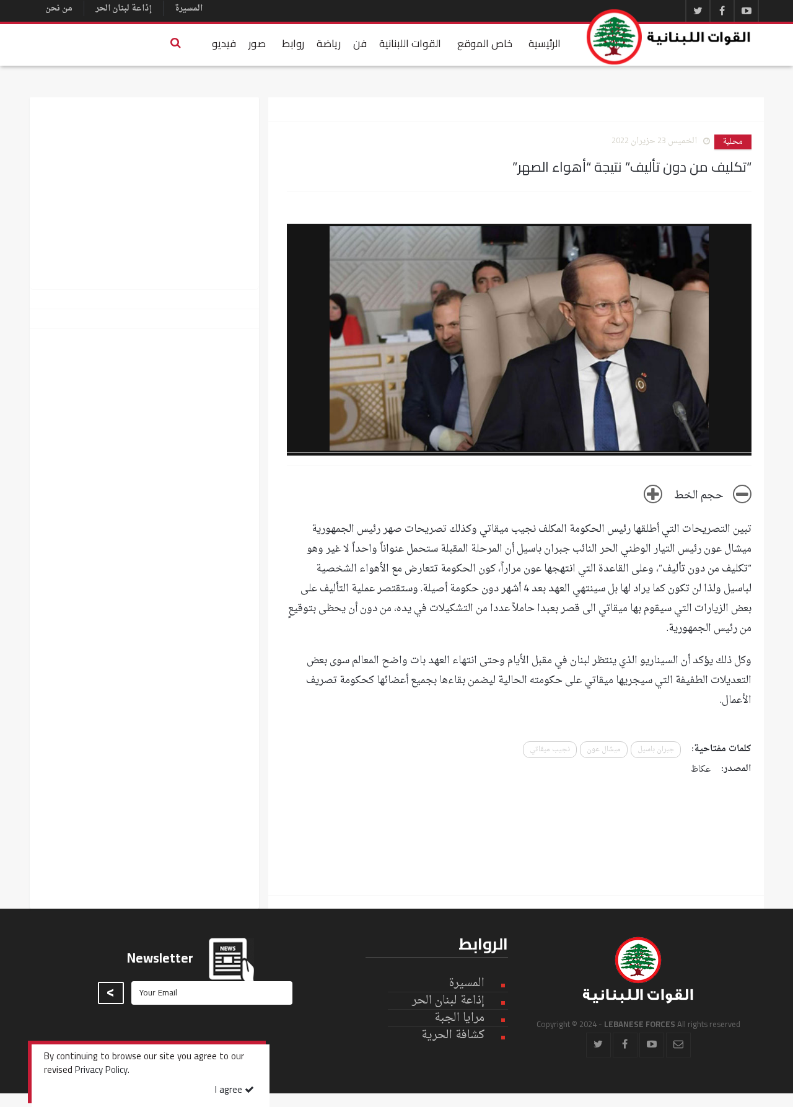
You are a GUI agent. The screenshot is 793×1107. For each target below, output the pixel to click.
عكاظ (701, 769)
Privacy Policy (101, 1071)
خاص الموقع (484, 43)
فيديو (224, 43)
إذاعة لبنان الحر (123, 8)
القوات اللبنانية (410, 43)
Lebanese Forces (669, 37)
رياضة (329, 43)
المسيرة (189, 8)
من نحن (58, 8)
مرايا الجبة (459, 1018)
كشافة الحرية (452, 1035)
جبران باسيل (655, 749)
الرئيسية (544, 43)
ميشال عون (604, 749)
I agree (230, 1091)
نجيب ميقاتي (550, 749)
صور (257, 43)
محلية (733, 142)
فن (360, 43)
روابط (293, 43)
